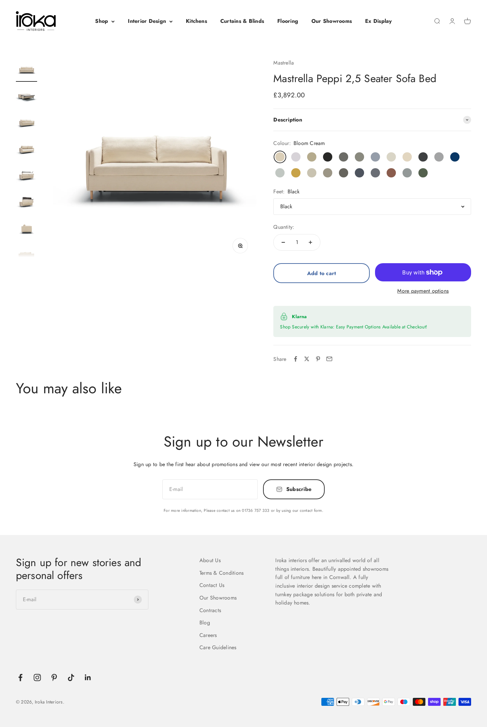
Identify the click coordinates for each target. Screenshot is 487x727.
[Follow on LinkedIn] (87, 677)
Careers (208, 635)
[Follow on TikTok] (71, 677)
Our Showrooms (331, 21)
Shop (101, 21)
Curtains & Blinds (242, 21)
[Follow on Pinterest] (54, 677)
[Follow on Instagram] (37, 677)
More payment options (423, 291)
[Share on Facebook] (295, 358)
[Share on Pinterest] (318, 358)
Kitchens (196, 21)
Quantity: (283, 227)
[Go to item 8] (26, 255)
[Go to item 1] (26, 70)
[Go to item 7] (26, 229)
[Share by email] (329, 358)
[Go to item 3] (26, 123)
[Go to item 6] (26, 202)
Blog (204, 622)
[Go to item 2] (26, 96)
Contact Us (211, 585)
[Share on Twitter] (306, 358)
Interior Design (147, 21)
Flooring (287, 21)
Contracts (210, 610)
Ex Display (378, 21)
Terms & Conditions (221, 573)
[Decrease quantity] (283, 242)
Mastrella (283, 63)
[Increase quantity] (310, 242)
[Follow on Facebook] (20, 677)
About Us (210, 560)
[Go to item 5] (26, 176)
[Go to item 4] (26, 149)
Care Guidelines (218, 647)
